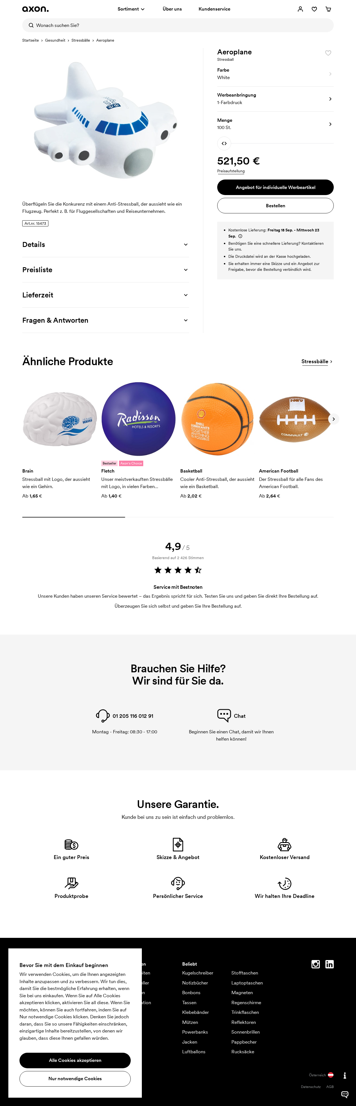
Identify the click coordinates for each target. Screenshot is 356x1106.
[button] (275, 74)
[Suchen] (29, 25)
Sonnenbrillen (245, 1032)
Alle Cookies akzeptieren (75, 1060)
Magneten (242, 992)
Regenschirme (246, 1002)
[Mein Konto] (300, 9)
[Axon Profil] (35, 9)
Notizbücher (195, 983)
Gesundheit (55, 40)
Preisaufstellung (231, 170)
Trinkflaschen (245, 1012)
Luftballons (194, 1052)
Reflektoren (243, 1022)
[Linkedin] (329, 965)
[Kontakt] (345, 1075)
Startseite (30, 40)
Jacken (189, 1042)
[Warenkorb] (328, 9)
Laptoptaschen (247, 983)
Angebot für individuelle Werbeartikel (275, 187)
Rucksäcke (242, 1052)
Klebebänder (195, 1012)
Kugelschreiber (197, 973)
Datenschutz (311, 1086)
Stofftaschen (244, 973)
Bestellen (275, 206)
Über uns (172, 9)
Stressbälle (80, 40)
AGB (330, 1086)
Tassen (189, 1002)
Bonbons (191, 992)
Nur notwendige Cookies (75, 1078)
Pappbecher (244, 1042)
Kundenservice (214, 9)
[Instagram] (316, 965)
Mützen (190, 1022)
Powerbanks (195, 1032)
